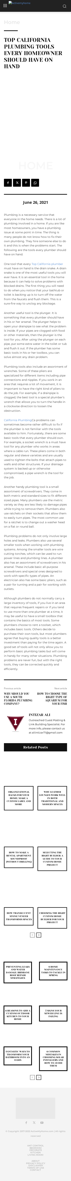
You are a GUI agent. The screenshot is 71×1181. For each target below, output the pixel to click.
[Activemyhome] (35, 6)
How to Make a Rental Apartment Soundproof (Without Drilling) (19, 857)
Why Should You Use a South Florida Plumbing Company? (18, 698)
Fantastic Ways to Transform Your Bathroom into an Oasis (18, 1055)
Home (12, 22)
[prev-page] (32, 935)
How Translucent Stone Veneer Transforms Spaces (19, 916)
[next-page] (38, 935)
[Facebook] (8, 183)
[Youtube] (42, 1123)
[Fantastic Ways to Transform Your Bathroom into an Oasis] (18, 1040)
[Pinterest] (26, 183)
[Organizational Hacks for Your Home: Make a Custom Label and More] (19, 771)
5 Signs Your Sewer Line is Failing (53, 1013)
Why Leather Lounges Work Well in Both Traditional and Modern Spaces (52, 798)
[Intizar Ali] (15, 723)
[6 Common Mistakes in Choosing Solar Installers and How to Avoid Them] (53, 1040)
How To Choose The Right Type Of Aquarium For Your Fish (52, 698)
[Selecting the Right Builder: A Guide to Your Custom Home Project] (52, 832)
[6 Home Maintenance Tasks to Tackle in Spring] (53, 956)
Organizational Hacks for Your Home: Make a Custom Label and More (19, 798)
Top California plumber (47, 264)
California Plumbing (18, 420)
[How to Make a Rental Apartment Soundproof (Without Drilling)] (19, 832)
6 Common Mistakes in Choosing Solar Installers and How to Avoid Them (53, 1058)
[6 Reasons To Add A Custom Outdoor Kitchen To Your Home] (18, 999)
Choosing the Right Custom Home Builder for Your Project (52, 918)
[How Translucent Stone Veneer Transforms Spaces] (19, 892)
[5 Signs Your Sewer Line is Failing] (53, 999)
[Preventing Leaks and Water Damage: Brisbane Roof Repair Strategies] (18, 956)
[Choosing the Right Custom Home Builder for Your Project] (52, 892)
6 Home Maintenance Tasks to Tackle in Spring (53, 971)
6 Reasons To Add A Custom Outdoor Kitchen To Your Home (17, 1014)
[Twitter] (17, 183)
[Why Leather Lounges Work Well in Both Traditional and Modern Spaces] (52, 771)
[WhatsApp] (35, 183)
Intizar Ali (39, 715)
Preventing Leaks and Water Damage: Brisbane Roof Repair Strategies (18, 972)
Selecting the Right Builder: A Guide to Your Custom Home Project (52, 858)
